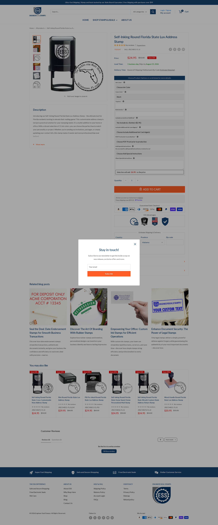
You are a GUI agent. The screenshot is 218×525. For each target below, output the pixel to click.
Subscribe (109, 274)
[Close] (135, 244)
